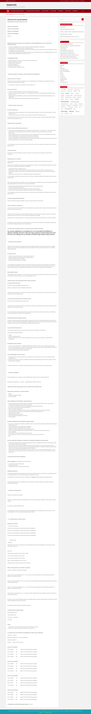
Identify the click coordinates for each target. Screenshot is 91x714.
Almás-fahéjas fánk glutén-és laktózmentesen (68, 56)
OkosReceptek (65, 41)
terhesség (64, 111)
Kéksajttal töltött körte (64, 47)
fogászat (62, 99)
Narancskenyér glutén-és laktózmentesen (67, 53)
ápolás (62, 113)
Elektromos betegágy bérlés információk (67, 29)
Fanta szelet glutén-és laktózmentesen (67, 51)
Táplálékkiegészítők (63, 79)
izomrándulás (71, 99)
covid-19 (72, 93)
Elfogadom (41, 712)
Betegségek (60, 10)
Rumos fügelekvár (63, 48)
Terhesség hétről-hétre (64, 82)
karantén (77, 99)
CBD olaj (62, 93)
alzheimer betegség (63, 89)
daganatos (77, 93)
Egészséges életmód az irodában (66, 34)
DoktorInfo (12, 5)
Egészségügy (62, 68)
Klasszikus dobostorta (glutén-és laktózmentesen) (69, 58)
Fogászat (61, 74)
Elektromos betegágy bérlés (17, 10)
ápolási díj (66, 113)
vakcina (71, 111)
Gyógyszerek (53, 10)
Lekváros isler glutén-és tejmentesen (66, 44)
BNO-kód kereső (45, 10)
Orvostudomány (63, 77)
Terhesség (75, 10)
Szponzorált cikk (68, 108)
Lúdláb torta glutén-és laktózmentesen (67, 50)
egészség (62, 95)
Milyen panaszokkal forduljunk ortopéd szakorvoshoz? (69, 36)
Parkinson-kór (81, 105)
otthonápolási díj (75, 105)
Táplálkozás (68, 10)
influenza (66, 99)
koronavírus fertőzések (75, 101)
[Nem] (89, 711)
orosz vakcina (63, 105)
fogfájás (74, 97)
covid (67, 93)
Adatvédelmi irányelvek (48, 712)
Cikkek (61, 66)
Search (83, 19)
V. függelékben (33, 477)
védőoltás (77, 111)
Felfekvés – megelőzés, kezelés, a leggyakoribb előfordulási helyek (71, 31)
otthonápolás (69, 105)
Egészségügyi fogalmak (64, 69)
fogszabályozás (79, 97)
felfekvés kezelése (68, 97)
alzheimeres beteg (77, 89)
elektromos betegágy (69, 95)
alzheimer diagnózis (70, 89)
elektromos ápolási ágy (77, 95)
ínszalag (71, 113)
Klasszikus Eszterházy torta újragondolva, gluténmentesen (70, 45)
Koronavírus (62, 76)
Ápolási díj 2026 (63, 26)
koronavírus (65, 101)
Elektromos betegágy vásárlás (33, 10)
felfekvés (62, 97)
